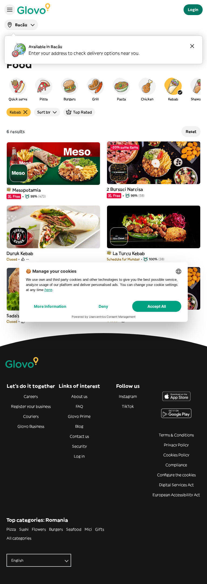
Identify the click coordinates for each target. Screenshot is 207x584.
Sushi (24, 529)
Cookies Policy (176, 454)
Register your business (31, 406)
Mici (88, 529)
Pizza (11, 529)
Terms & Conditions (176, 435)
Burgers (56, 529)
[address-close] (192, 46)
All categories (18, 538)
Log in (79, 456)
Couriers (31, 416)
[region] (103, 89)
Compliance (176, 464)
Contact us (79, 436)
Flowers (39, 529)
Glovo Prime (79, 416)
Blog (79, 426)
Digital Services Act (176, 484)
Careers (31, 396)
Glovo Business (31, 426)
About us (79, 396)
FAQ (79, 406)
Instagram (128, 396)
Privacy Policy (176, 445)
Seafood (73, 529)
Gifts (99, 529)
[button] (17, 89)
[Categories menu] (9, 9)
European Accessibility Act (176, 494)
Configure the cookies (176, 474)
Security (79, 446)
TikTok (128, 406)
